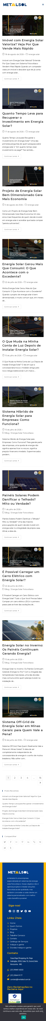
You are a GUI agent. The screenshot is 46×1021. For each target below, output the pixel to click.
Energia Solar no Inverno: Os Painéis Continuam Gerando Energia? (22, 649)
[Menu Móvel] (43, 4)
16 (40, 778)
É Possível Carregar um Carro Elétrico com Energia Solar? (20, 576)
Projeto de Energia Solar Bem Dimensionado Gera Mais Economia (22, 195)
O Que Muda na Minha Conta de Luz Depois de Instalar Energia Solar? (21, 345)
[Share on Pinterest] (22, 842)
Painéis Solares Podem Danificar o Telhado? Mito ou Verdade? (20, 499)
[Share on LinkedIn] (28, 842)
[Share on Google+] (16, 842)
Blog (7, 433)
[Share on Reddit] (4, 848)
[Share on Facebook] (10, 842)
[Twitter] (22, 911)
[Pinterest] (26, 911)
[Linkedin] (18, 911)
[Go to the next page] (40, 782)
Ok (24, 1017)
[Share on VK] (40, 842)
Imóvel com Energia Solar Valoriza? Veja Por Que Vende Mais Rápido (22, 44)
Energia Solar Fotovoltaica (22, 433)
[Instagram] (14, 911)
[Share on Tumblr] (10, 848)
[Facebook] (10, 911)
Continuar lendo (12, 78)
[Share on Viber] (34, 842)
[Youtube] (30, 911)
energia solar (34, 54)
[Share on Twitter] (4, 842)
